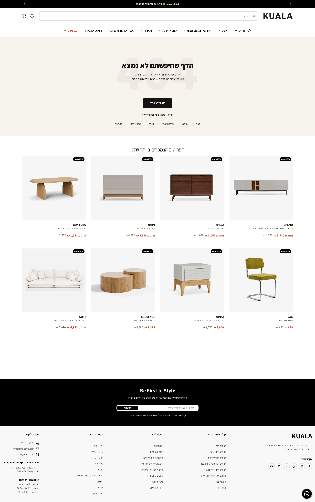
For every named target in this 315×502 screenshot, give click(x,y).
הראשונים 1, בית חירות (29, 484)
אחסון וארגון (135, 123)
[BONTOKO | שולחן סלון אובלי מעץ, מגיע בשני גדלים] (54, 188)
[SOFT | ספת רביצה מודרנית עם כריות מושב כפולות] (54, 280)
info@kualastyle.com (23, 448)
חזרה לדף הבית (157, 103)
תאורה (152, 123)
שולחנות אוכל (168, 123)
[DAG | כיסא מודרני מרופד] (261, 280)
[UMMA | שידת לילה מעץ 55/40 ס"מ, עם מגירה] (192, 280)
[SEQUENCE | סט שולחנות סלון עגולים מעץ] (123, 280)
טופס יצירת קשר (27, 454)
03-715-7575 (27, 443)
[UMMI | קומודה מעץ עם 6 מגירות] (123, 188)
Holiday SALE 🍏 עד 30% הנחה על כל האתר (157, 3)
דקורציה (118, 123)
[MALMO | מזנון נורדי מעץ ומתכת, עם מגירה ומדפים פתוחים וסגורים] (261, 188)
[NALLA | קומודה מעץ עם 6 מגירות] (192, 188)
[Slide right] (25, 4)
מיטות (185, 123)
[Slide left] (290, 4)
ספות (198, 123)
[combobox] (148, 16)
